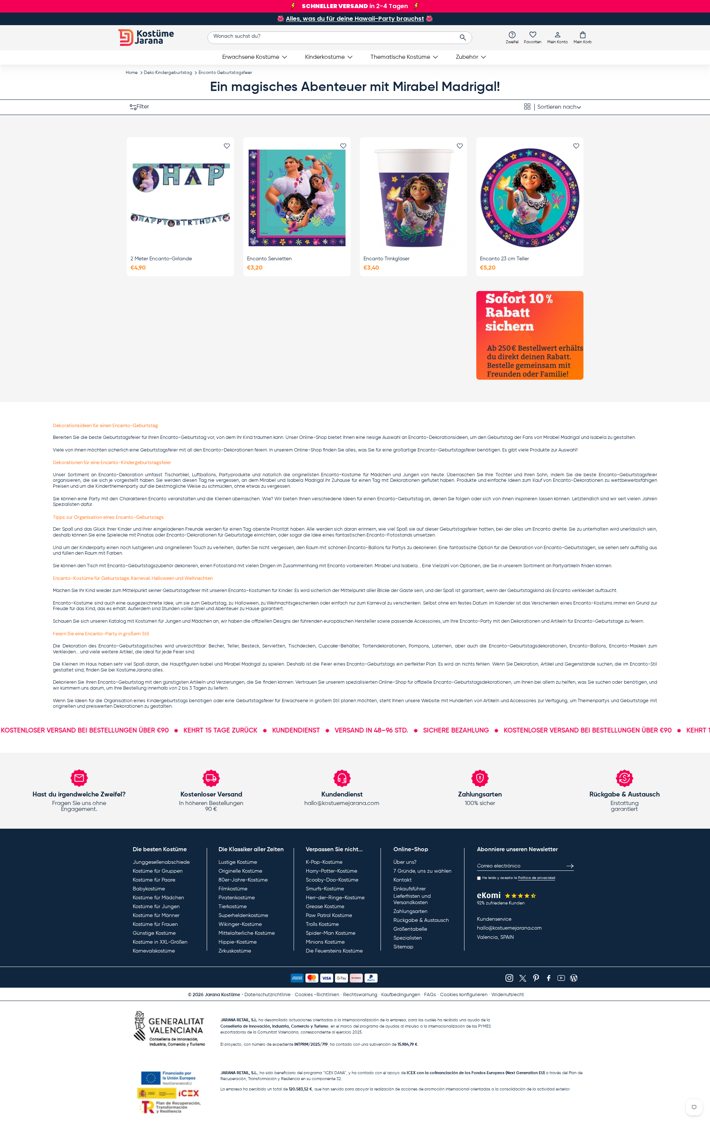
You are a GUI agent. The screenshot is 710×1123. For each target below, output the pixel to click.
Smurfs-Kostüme (325, 889)
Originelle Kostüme (240, 871)
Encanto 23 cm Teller (504, 258)
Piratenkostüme (237, 897)
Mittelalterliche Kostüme (247, 933)
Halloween (246, 603)
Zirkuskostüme (235, 951)
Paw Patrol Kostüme (329, 915)
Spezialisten (407, 938)
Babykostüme (149, 889)
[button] (583, 37)
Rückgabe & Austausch (421, 920)
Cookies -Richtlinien (317, 994)
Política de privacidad (536, 878)
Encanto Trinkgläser (386, 258)
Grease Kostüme (325, 906)
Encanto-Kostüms (592, 603)
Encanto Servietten (269, 258)
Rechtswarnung (360, 994)
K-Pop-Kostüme (324, 862)
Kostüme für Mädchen (158, 897)
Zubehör (467, 57)
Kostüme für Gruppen (158, 871)
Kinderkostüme (325, 57)
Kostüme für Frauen (155, 924)
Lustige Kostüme (238, 862)
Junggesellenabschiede (161, 862)
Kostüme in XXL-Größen (160, 942)
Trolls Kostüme (322, 924)
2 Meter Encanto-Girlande (161, 258)
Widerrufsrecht (507, 994)
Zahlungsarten (410, 911)
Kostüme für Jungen (156, 906)
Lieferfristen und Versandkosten (412, 900)
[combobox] (340, 37)
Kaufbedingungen (400, 994)
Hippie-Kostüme (238, 942)
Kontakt (402, 880)
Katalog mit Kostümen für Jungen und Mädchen (160, 621)
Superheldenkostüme (243, 915)
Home (132, 73)
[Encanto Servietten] (297, 197)
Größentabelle (410, 929)
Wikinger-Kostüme (240, 924)
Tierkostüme (233, 906)
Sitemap (403, 947)
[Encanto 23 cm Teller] (530, 197)
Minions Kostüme (325, 942)
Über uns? (404, 862)
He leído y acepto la (518, 878)
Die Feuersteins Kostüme (334, 951)
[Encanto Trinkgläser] (413, 197)
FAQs (430, 994)
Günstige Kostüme (154, 933)
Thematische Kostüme (400, 57)
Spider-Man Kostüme (330, 933)
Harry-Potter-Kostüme (331, 871)
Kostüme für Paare (154, 880)
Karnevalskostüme (154, 951)
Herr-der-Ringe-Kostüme (335, 897)
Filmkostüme (233, 889)
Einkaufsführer (409, 889)
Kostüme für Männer (156, 915)
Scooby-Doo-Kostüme (332, 880)
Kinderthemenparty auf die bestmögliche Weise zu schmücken (163, 486)
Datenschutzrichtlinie (267, 994)
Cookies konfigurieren (463, 994)
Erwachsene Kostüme (250, 57)
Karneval (376, 603)
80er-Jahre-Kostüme (243, 880)
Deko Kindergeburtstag (168, 73)
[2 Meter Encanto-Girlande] (180, 197)
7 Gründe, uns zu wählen (422, 871)
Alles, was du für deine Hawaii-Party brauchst (355, 18)
